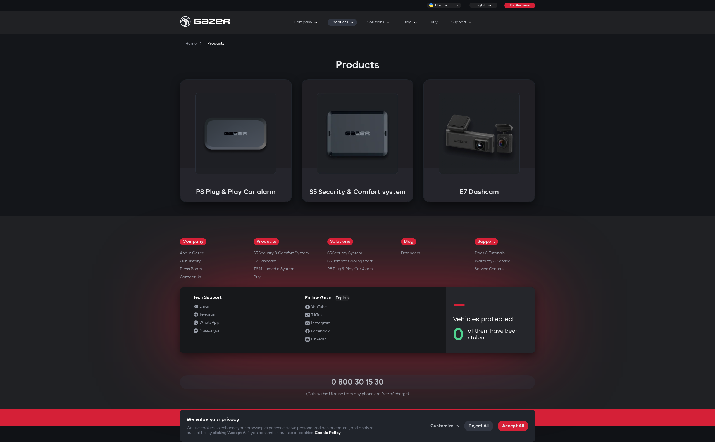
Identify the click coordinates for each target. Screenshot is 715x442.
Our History (190, 261)
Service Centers (489, 268)
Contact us (190, 277)
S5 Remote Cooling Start (350, 261)
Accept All (513, 426)
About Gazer (191, 253)
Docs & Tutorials (490, 253)
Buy (257, 277)
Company (193, 241)
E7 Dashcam (265, 261)
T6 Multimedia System (274, 268)
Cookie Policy (328, 432)
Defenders (410, 253)
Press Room (191, 268)
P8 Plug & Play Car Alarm (350, 268)
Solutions (340, 241)
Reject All (479, 426)
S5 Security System (344, 253)
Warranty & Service (492, 261)
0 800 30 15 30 (357, 382)
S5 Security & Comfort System (281, 253)
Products (266, 241)
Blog (408, 241)
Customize (441, 426)
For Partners (520, 5)
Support (486, 241)
